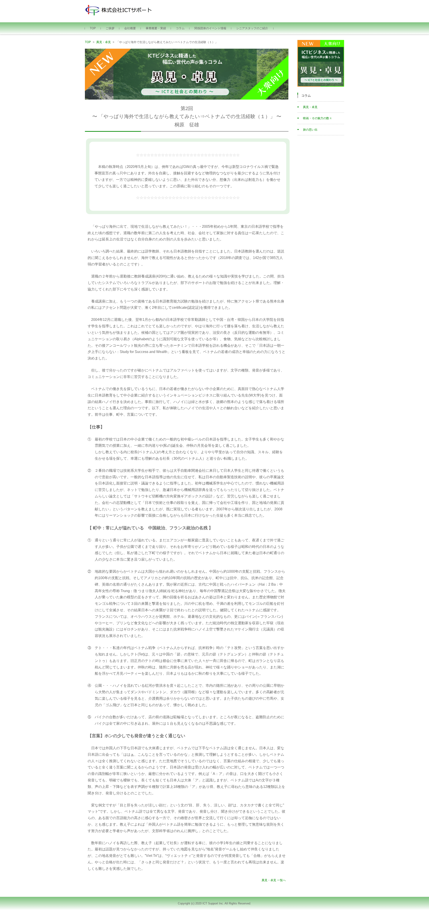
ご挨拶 (110, 28)
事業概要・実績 (156, 28)
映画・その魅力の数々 (317, 118)
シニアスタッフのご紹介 (252, 28)
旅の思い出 (310, 129)
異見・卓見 (103, 42)
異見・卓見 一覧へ (274, 880)
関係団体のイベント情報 (210, 28)
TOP (93, 28)
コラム (180, 28)
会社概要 (130, 28)
